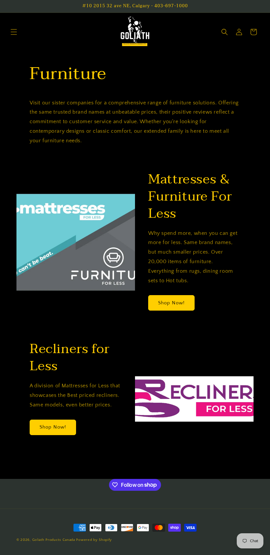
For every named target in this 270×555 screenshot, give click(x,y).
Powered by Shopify (94, 540)
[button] (14, 32)
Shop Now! (171, 303)
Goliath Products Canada (53, 540)
